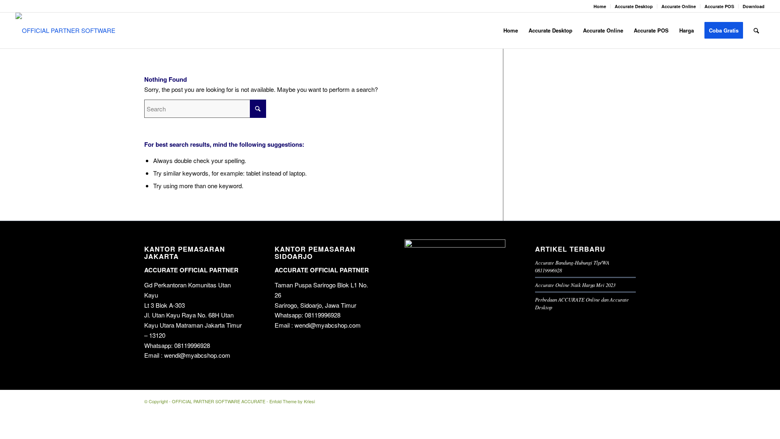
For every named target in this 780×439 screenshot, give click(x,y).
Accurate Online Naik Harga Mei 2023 (575, 284)
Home (600, 6)
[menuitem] (600, 6)
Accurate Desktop (634, 6)
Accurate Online (678, 6)
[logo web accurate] (69, 30)
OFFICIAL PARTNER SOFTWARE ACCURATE (218, 401)
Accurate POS (719, 6)
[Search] (756, 30)
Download (754, 6)
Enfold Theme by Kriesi (292, 401)
